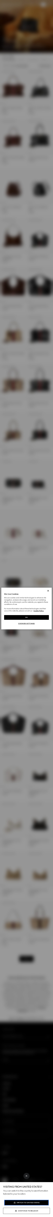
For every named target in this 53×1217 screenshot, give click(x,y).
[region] (26, 608)
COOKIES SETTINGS (26, 623)
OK (26, 617)
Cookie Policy (38, 611)
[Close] (26, 1176)
